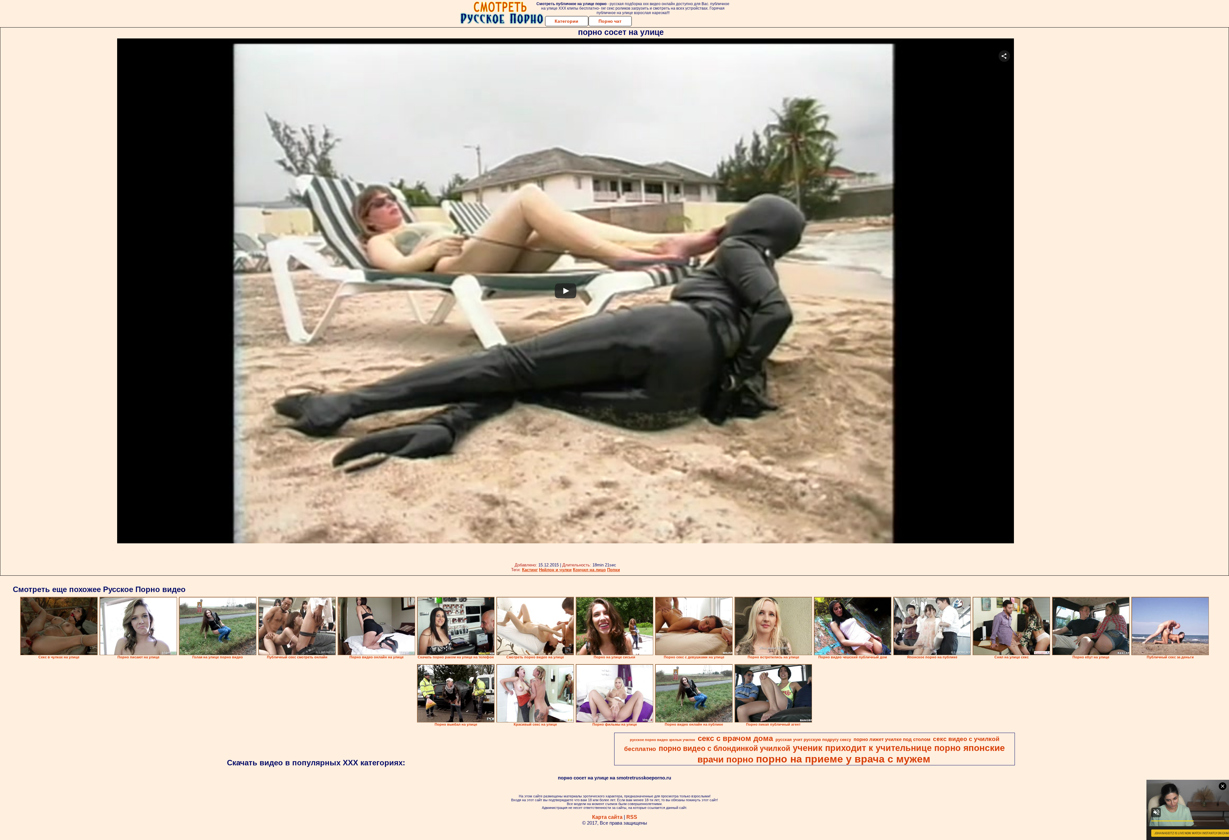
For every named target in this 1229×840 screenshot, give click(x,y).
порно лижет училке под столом (892, 739)
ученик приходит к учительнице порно (877, 748)
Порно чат (610, 21)
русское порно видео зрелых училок (662, 740)
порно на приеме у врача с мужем (843, 759)
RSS (631, 817)
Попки (613, 569)
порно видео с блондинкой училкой (724, 748)
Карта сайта (607, 817)
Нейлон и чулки (555, 569)
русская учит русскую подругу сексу (813, 739)
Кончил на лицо (589, 569)
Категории (566, 21)
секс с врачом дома (735, 738)
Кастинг (530, 569)
